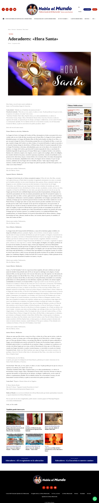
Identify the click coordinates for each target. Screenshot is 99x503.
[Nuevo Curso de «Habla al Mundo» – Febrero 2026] (15, 439)
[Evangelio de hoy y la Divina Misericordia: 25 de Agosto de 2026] (87, 112)
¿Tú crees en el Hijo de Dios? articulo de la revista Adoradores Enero (54, 449)
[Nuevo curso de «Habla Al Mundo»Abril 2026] (54, 419)
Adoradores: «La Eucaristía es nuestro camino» (74, 461)
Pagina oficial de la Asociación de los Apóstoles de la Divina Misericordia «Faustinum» (15, 429)
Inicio (9, 29)
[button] (77, 9)
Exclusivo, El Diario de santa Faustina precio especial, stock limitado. (34, 429)
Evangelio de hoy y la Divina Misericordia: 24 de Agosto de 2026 (75, 130)
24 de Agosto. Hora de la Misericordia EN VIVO (74, 121)
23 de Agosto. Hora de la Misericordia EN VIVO (74, 137)
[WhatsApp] (19, 47)
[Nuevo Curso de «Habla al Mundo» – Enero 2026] (34, 439)
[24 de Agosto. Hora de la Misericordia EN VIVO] (87, 120)
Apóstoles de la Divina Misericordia (13, 426)
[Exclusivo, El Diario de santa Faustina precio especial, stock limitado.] (34, 419)
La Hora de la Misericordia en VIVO (75, 118)
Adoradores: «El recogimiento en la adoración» (25, 461)
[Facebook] (3, 9)
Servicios (14, 29)
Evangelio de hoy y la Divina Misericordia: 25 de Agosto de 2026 (75, 114)
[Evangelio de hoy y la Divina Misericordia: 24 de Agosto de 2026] (87, 128)
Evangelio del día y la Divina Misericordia (74, 110)
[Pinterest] (16, 47)
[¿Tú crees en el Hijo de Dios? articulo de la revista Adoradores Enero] (54, 439)
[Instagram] (7, 9)
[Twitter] (10, 9)
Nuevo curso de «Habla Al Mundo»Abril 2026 (52, 428)
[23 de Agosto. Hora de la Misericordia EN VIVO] (87, 136)
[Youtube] (14, 9)
